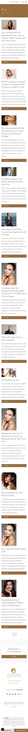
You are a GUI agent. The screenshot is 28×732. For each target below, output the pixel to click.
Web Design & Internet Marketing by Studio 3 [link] (14, 703)
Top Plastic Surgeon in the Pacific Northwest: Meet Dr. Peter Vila (12, 182)
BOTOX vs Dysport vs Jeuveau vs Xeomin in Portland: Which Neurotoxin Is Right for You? (13, 84)
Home (3, 12)
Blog (8, 12)
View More (6, 62)
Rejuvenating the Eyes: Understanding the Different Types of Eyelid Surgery (12, 603)
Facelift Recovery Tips (10, 380)
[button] (2, 729)
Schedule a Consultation (14, 650)
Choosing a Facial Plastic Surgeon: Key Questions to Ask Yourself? (13, 232)
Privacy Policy (14, 706)
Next (14, 634)
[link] (14, 686)
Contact (14, 656)
